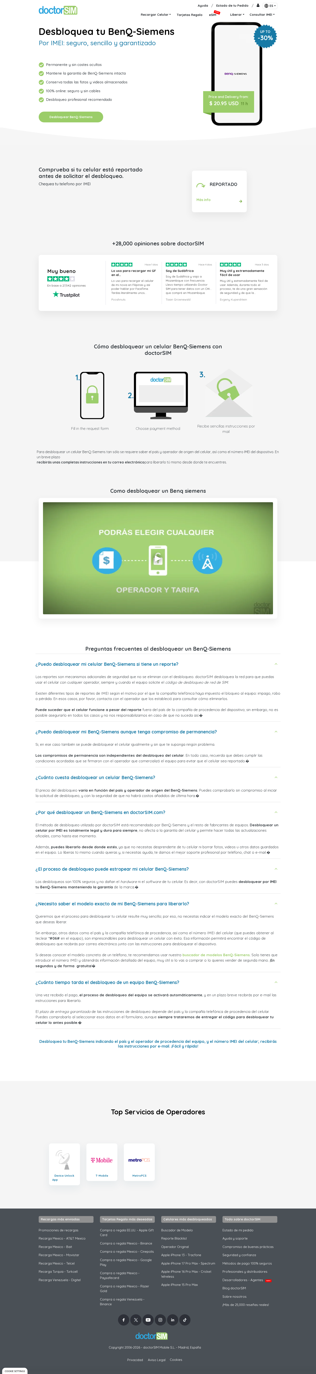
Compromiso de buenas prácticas (248, 1247)
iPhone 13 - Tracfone (181, 1255)
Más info (203, 200)
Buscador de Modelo (177, 1230)
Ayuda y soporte (235, 1238)
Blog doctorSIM (234, 1288)
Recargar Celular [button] (155, 14)
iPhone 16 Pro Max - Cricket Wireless (186, 1274)
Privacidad (135, 1360)
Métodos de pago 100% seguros (247, 1263)
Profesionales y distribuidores (244, 1272)
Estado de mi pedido (237, 1230)
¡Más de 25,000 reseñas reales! (245, 1305)
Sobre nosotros (234, 1296)
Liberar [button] (236, 14)
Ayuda (203, 5)
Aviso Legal (157, 1360)
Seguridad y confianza (239, 1255)
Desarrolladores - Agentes (246, 1280)
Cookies (176, 1360)
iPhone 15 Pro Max (179, 1285)
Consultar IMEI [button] (261, 14)
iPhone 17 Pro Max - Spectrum (188, 1263)
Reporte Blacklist (174, 1238)
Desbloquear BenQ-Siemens (70, 117)
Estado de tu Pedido (232, 5)
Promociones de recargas (58, 1230)
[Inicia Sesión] (258, 5)
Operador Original (175, 1247)
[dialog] (15, 1371)
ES (271, 6)
